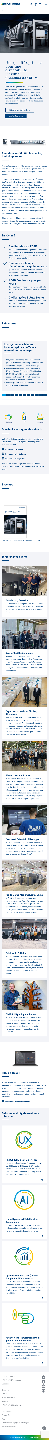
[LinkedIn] (43, 1377)
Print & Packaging (8, 1376)
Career (4, 1394)
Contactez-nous (16, 116)
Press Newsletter (8, 1398)
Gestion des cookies (9, 1427)
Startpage (5, 1390)
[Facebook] (43, 1382)
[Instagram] (43, 1391)
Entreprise (6, 1384)
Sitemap (5, 1401)
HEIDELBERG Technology (11, 1380)
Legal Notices (7, 1411)
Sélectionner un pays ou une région (15, 1423)
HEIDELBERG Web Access (12, 1405)
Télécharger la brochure (19, 110)
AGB (3, 1419)
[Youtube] (43, 1386)
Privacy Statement (9, 1415)
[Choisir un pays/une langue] (35, 4)
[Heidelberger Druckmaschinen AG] (10, 4)
